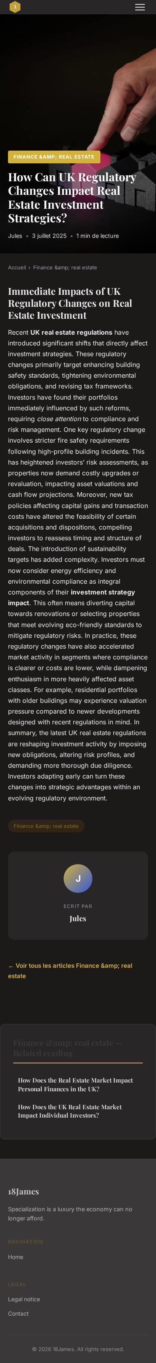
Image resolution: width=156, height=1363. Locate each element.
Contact (18, 1313)
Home (15, 1256)
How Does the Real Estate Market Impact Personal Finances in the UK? (75, 1084)
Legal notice (24, 1299)
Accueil (17, 267)
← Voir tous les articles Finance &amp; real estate (70, 971)
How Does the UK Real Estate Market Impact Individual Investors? (70, 1111)
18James (23, 1190)
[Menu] (140, 7)
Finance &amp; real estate (54, 157)
